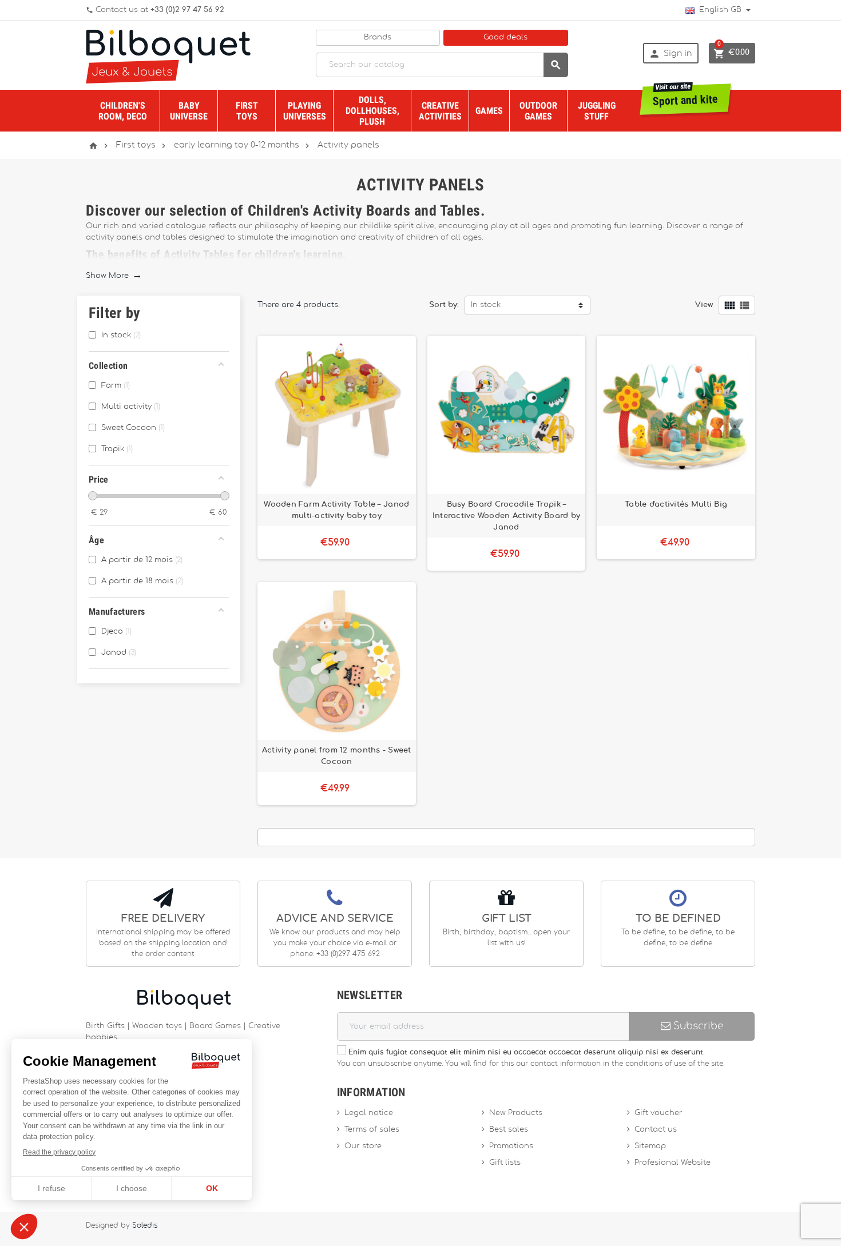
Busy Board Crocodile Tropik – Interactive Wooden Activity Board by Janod (507, 515)
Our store (363, 1146)
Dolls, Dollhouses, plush (372, 110)
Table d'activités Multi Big (676, 504)
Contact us (655, 1129)
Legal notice (368, 1113)
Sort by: (444, 305)
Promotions (511, 1146)
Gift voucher (658, 1113)
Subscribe (697, 1026)
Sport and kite (686, 95)
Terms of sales (371, 1129)
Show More (113, 276)
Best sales (508, 1129)
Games (489, 110)
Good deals (505, 37)
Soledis (144, 1226)
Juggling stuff (597, 111)
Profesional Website (672, 1163)
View (704, 305)
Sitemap (650, 1146)
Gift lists (505, 1163)
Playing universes (304, 111)
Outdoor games (538, 111)
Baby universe (189, 111)
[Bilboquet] (168, 55)
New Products (515, 1113)
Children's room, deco (122, 111)
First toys (247, 111)
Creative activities (440, 111)
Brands (377, 37)
